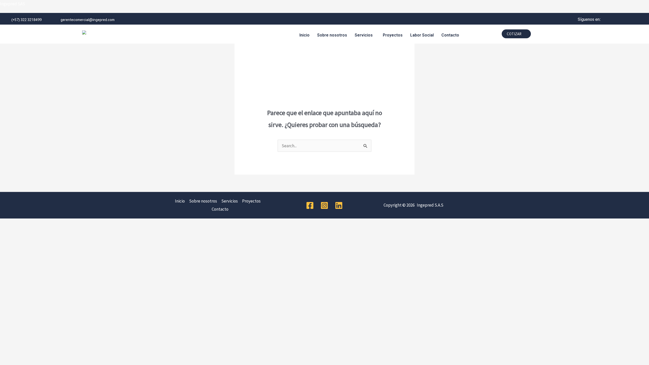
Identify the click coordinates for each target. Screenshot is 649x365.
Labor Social (422, 35)
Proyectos (393, 35)
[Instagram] (324, 205)
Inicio (304, 35)
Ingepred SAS (12, 4)
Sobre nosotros (332, 35)
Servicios (364, 35)
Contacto (450, 35)
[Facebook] (309, 205)
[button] (365, 35)
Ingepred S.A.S (429, 205)
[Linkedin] (338, 205)
